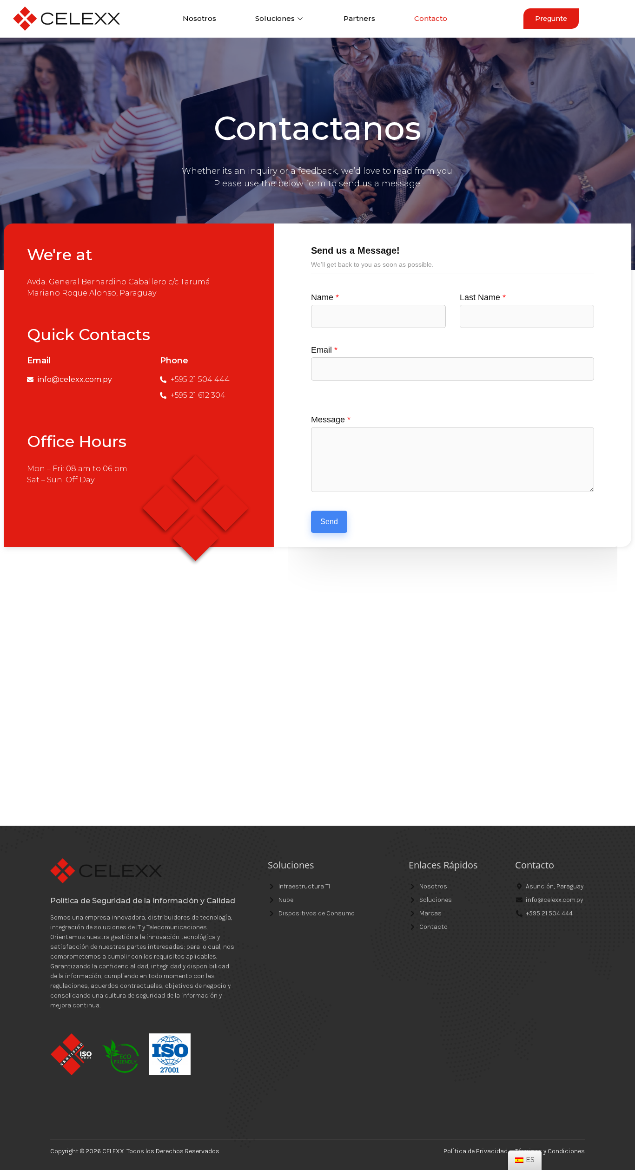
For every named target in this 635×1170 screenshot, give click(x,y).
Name (325, 297)
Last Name (483, 297)
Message (331, 419)
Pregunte (551, 18)
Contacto (430, 18)
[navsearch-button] (611, 18)
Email (324, 350)
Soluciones (275, 18)
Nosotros (199, 18)
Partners (359, 18)
